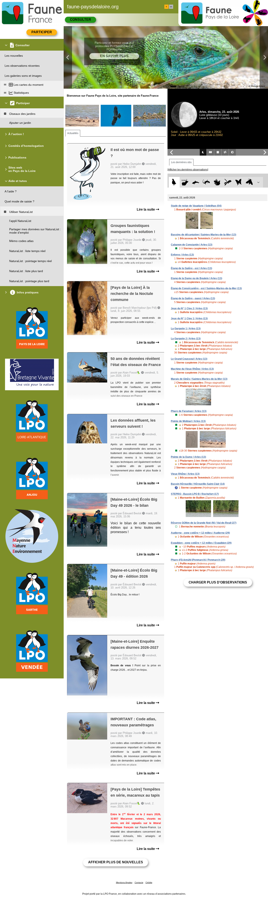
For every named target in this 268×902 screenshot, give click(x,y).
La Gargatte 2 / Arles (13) (186, 338)
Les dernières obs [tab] (181, 162)
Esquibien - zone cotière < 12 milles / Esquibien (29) (201, 542)
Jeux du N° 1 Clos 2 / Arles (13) (189, 308)
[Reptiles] (206, 182)
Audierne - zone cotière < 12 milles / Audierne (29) (200, 532)
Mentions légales (124, 882)
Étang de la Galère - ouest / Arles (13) (193, 298)
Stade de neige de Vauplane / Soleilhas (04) (196, 205)
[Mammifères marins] (195, 182)
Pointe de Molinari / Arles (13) (188, 421)
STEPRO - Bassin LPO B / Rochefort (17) (195, 494)
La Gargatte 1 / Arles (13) (186, 328)
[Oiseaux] (174, 182)
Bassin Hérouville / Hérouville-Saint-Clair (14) (198, 483)
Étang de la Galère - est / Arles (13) (191, 268)
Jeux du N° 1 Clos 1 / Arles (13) (189, 318)
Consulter (80, 19)
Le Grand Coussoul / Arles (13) (189, 358)
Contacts (139, 882)
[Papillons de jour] (238, 182)
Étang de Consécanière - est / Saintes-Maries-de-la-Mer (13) (206, 288)
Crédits (149, 882)
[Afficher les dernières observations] (188, 169)
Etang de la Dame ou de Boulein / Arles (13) (196, 278)
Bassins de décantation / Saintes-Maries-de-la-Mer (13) (203, 234)
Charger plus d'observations (218, 582)
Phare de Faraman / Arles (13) (188, 411)
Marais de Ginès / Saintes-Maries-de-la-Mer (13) (199, 378)
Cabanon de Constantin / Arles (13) (191, 244)
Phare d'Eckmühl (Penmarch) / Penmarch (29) (198, 559)
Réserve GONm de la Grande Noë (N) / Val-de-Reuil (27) (203, 522)
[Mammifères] (185, 182)
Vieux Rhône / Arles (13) (185, 473)
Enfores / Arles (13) (182, 254)
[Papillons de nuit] (249, 182)
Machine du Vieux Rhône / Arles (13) (192, 368)
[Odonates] (227, 182)
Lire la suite (146, 209)
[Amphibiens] (217, 182)
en (171, 7)
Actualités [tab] (72, 133)
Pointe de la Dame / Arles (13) (188, 456)
